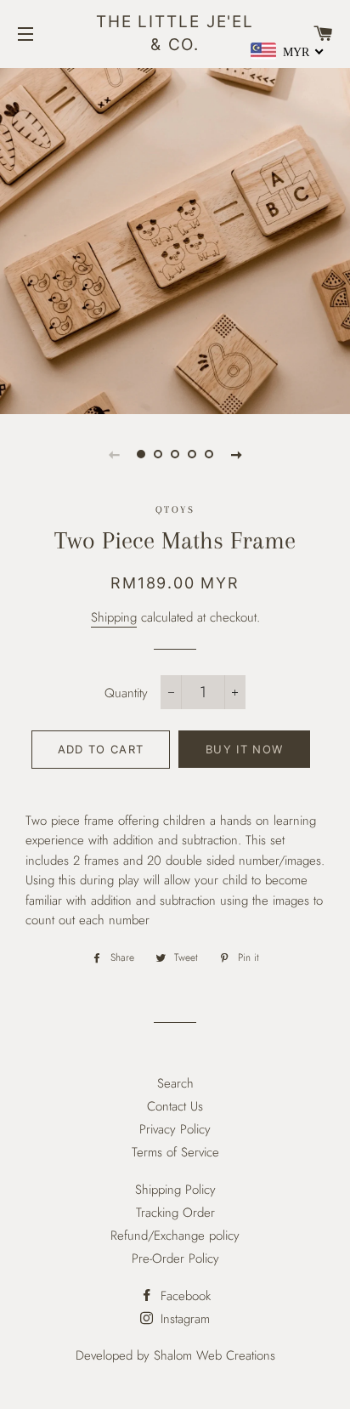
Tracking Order (175, 1212)
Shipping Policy (175, 1189)
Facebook (183, 1296)
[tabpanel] (175, 239)
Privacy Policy (175, 1129)
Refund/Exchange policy (175, 1235)
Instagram (183, 1319)
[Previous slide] (114, 454)
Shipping (114, 617)
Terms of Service (175, 1152)
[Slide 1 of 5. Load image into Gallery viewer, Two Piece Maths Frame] (141, 454)
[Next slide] (236, 454)
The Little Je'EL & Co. (175, 33)
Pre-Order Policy (175, 1258)
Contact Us (175, 1106)
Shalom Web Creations (214, 1355)
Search (175, 1083)
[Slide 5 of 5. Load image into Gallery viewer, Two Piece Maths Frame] (208, 454)
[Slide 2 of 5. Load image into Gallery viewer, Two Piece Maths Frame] (158, 454)
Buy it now (244, 749)
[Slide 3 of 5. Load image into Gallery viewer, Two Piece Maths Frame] (175, 454)
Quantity (126, 693)
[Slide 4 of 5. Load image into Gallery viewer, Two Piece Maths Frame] (191, 454)
